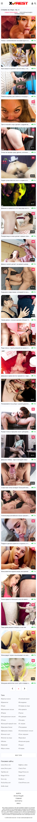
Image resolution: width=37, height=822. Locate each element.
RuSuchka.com (6, 782)
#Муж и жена (5, 748)
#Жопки (3, 741)
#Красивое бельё (6, 727)
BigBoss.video (22, 765)
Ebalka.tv (21, 779)
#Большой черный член (8, 723)
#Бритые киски (6, 699)
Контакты (18, 801)
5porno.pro (21, 775)
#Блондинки (22, 702)
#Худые (21, 745)
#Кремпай (4, 745)
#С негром (21, 723)
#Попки (3, 720)
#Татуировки (22, 727)
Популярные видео (26, 12)
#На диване (22, 716)
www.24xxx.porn (6, 768)
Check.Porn (22, 768)
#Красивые (22, 738)
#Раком (3, 713)
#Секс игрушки (23, 734)
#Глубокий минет (24, 699)
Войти (18, 793)
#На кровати (22, 709)
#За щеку (21, 720)
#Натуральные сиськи (8, 716)
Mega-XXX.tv (5, 775)
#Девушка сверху (6, 731)
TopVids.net (4, 772)
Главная (19, 798)
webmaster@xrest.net (26, 817)
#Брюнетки (4, 702)
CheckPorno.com (23, 782)
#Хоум (3, 706)
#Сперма (21, 748)
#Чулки (20, 713)
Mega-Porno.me (23, 772)
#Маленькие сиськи (7, 709)
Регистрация (18, 796)
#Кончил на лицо (6, 738)
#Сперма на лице (24, 706)
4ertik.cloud (4, 786)
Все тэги (18, 755)
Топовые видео (19, 13)
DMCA (18, 803)
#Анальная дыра (23, 741)
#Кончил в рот (5, 734)
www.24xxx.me (6, 765)
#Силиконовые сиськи (25, 731)
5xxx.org (3, 779)
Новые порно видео (11, 12)
